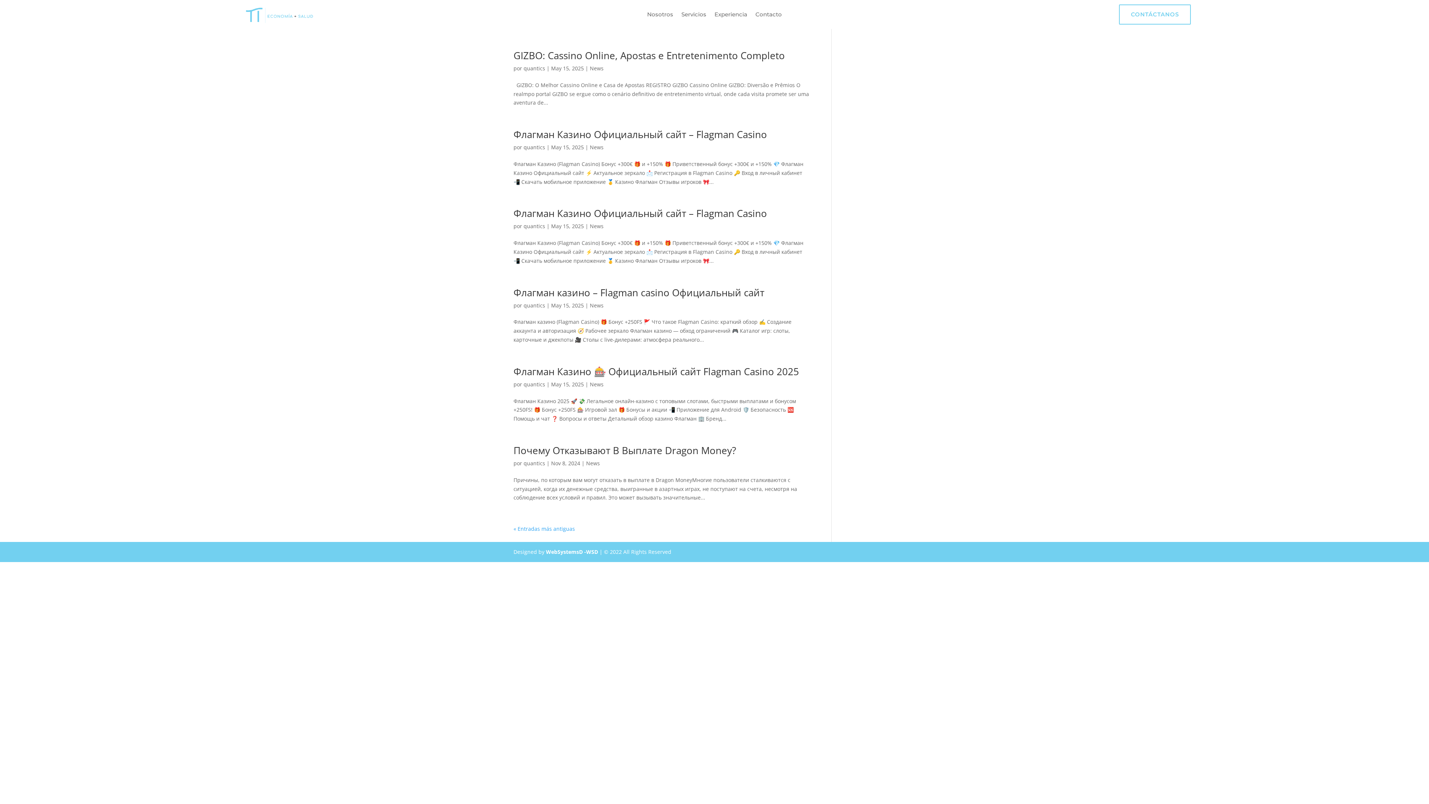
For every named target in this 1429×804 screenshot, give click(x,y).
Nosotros (660, 15)
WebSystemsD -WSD (572, 551)
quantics (534, 68)
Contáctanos (1155, 14)
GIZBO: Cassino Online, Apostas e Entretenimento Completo (649, 55)
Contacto (768, 15)
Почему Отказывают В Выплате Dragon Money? (625, 450)
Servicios (693, 15)
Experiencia (730, 15)
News (597, 68)
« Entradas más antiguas (544, 528)
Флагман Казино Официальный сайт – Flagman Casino (640, 134)
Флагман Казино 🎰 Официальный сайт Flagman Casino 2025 (656, 371)
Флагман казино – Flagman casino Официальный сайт (639, 292)
